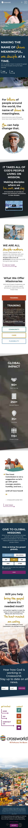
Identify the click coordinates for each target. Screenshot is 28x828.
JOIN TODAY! (9, 505)
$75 (22, 559)
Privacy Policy (14, 821)
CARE (14, 335)
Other (20, 563)
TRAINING (14, 298)
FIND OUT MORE (9, 265)
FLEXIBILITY (14, 341)
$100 (8, 563)
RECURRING (20, 555)
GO (12, 71)
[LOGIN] (21, 2)
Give (14, 572)
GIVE (3, 71)
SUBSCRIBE (22, 688)
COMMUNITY (14, 329)
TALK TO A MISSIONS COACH (14, 321)
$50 (14, 559)
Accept (14, 825)
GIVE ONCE (8, 555)
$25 (6, 559)
